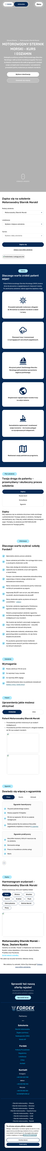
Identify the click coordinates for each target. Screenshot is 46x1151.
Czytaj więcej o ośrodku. (10, 955)
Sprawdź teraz (23, 997)
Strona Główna (12, 40)
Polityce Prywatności (29, 1135)
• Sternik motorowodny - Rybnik (23, 1121)
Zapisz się (23, 244)
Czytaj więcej (23, 1140)
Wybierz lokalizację (23, 74)
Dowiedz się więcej (23, 80)
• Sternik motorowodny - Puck (23, 1118)
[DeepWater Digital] (23, 1020)
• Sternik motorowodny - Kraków (23, 1108)
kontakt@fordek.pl (23, 1094)
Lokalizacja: (6, 220)
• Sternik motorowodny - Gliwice (23, 1103)
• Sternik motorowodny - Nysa (23, 1113)
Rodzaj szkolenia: (8, 208)
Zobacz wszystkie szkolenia (23, 250)
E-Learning (34, 826)
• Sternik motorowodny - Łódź (23, 1116)
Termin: (4, 232)
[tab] (23, 492)
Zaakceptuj (23, 1144)
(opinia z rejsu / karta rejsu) (15, 684)
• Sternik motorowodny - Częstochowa (23, 1111)
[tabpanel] (23, 518)
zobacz (18, 602)
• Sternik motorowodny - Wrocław (23, 1106)
